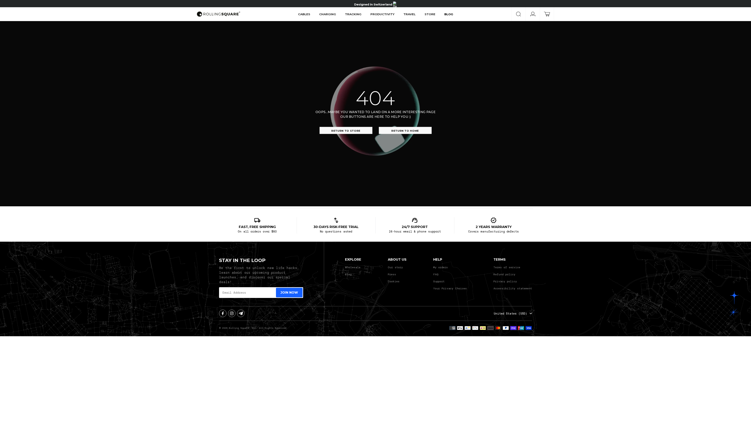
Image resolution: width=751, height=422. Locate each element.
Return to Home (405, 130)
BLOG (448, 14)
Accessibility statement (512, 288)
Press (392, 274)
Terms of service (506, 267)
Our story (395, 267)
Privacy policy (505, 281)
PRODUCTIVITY (382, 14)
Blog (348, 274)
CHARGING (327, 14)
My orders (440, 267)
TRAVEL (409, 14)
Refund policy (504, 274)
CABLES (304, 14)
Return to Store (345, 130)
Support (439, 281)
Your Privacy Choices (450, 288)
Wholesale (352, 267)
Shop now (402, 3)
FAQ (435, 274)
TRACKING (353, 14)
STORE (430, 14)
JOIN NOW (289, 292)
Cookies (394, 281)
